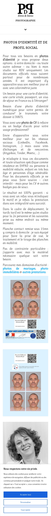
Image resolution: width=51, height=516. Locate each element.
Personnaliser (25, 502)
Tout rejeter (25, 510)
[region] (25, 490)
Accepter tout (25, 494)
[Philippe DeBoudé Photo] (25, 12)
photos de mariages (19, 268)
